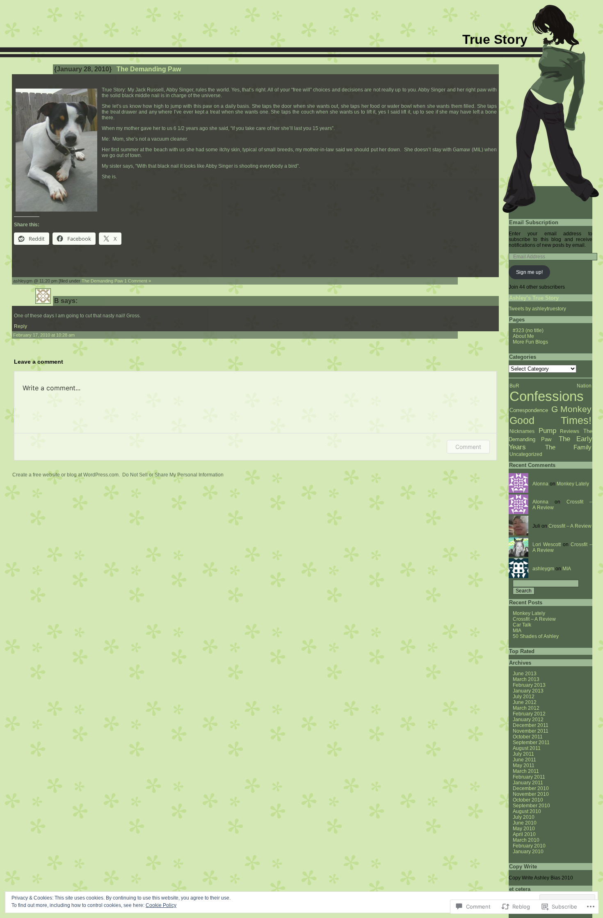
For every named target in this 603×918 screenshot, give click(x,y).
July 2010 (523, 817)
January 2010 (528, 851)
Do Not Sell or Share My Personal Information (173, 475)
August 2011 (527, 748)
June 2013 (525, 674)
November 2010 (531, 794)
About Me (523, 336)
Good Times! (550, 420)
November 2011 (530, 731)
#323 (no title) (528, 330)
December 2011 (530, 725)
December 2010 (531, 788)
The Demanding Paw (102, 280)
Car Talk (522, 625)
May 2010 (524, 828)
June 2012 (525, 702)
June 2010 (525, 823)
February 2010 (529, 846)
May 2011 (523, 765)
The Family (568, 447)
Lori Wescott (546, 544)
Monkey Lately (573, 484)
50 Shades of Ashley (536, 636)
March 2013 (526, 679)
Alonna (540, 484)
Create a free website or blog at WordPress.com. (66, 475)
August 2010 (527, 811)
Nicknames (521, 431)
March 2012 (526, 708)
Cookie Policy (161, 905)
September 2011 (531, 742)
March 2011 (526, 771)
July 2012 (523, 696)
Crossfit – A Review (570, 526)
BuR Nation (550, 386)
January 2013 (528, 691)
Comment (468, 446)
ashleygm (543, 569)
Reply (20, 326)
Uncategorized (525, 454)
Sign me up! (529, 272)
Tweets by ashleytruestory (537, 309)
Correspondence (528, 410)
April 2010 (524, 834)
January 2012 (528, 719)
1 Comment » (137, 280)
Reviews (569, 431)
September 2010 (531, 806)
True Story (495, 39)
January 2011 (528, 783)
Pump (547, 430)
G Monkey (571, 409)
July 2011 (523, 754)
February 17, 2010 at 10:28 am (44, 335)
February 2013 (529, 685)
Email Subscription (533, 222)
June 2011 (524, 760)
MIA (566, 569)
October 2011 (528, 737)
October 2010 (528, 800)
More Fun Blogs (530, 342)
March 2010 (526, 840)
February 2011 (529, 777)
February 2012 (529, 714)
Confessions (546, 396)
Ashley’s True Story (534, 298)
